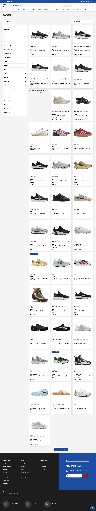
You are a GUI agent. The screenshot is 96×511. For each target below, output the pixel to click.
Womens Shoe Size (8, 50)
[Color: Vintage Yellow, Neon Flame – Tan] (31, 274)
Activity (6, 77)
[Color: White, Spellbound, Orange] (41, 79)
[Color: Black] (53, 339)
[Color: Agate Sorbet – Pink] (84, 111)
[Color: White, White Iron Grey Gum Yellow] (81, 79)
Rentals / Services (25, 472)
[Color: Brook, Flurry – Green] (56, 176)
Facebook (44, 466)
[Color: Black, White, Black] (75, 371)
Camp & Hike (26, 10)
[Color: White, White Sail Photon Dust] (65, 241)
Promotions (5, 469)
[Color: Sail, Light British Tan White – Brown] (56, 79)
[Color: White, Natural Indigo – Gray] (34, 436)
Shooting (46, 10)
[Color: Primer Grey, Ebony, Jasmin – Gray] (44, 79)
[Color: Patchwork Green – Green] (81, 111)
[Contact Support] (28, 504)
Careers (23, 466)
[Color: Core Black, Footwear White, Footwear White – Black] (78, 144)
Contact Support (6, 480)
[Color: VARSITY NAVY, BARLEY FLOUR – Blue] (56, 371)
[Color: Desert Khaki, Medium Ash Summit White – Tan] (75, 209)
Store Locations (6, 477)
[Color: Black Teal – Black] (75, 111)
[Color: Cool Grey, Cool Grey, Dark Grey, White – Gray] (56, 306)
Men (9, 10)
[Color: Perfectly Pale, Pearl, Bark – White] (31, 144)
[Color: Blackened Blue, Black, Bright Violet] (59, 306)
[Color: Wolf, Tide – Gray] (53, 46)
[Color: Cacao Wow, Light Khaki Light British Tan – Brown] (34, 241)
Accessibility (5, 483)
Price (6, 74)
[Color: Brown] (31, 306)
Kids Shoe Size (7, 54)
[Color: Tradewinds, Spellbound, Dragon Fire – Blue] (56, 144)
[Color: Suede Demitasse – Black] (56, 339)
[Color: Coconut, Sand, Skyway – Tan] (53, 111)
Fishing (52, 10)
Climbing (33, 10)
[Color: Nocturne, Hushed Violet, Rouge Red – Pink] (53, 144)
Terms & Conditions (25, 475)
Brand (6, 42)
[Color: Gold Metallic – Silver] (44, 436)
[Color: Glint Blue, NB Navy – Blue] (53, 274)
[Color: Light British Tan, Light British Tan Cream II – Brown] (65, 79)
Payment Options (24, 477)
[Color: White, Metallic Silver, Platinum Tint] (75, 339)
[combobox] (33, 5)
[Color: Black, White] (75, 79)
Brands (78, 10)
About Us (23, 463)
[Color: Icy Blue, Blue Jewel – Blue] (31, 404)
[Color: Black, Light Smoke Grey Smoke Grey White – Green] (78, 209)
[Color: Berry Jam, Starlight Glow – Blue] (34, 274)
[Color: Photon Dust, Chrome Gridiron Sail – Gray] (31, 241)
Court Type (6, 81)
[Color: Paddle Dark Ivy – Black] (87, 111)
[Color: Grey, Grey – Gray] (31, 371)
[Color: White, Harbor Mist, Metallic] (62, 111)
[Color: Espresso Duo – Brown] (59, 404)
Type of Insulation (8, 109)
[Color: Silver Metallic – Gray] (31, 436)
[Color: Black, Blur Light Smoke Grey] (34, 209)
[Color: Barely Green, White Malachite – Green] (62, 241)
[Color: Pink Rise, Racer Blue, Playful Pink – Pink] (65, 306)
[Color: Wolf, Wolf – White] (53, 176)
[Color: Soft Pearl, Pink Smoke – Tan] (56, 209)
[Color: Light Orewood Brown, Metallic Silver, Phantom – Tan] (87, 339)
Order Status (5, 463)
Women (14, 10)
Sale (85, 10)
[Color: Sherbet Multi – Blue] (62, 404)
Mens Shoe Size (8, 46)
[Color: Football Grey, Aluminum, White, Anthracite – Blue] (34, 176)
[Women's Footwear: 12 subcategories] (4, 34)
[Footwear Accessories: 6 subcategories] (4, 38)
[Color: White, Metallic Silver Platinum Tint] (81, 339)
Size (6, 70)
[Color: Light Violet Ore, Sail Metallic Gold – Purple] (62, 79)
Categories (6, 29)
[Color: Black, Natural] (56, 404)
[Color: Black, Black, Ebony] (87, 46)
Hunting (40, 10)
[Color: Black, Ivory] (31, 46)
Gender (6, 66)
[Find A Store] (47, 504)
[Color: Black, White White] (53, 241)
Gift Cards (5, 472)
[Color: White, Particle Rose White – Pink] (59, 79)
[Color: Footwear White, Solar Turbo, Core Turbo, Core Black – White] (75, 274)
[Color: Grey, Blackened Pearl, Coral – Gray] (78, 46)
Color (6, 62)
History (22, 469)
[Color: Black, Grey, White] (75, 46)
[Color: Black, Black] (31, 339)
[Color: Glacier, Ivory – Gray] (56, 46)
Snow (63, 10)
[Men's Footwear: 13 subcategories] (4, 32)
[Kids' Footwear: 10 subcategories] (4, 36)
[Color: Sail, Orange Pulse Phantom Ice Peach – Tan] (84, 339)
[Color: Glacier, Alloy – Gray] (34, 46)
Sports (58, 10)
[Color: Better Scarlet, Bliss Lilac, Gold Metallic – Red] (75, 144)
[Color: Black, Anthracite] (78, 79)
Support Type (7, 97)
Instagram (44, 463)
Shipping (4, 475)
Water (68, 10)
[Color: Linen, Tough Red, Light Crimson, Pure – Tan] (78, 306)
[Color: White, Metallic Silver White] (59, 241)
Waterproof (7, 113)
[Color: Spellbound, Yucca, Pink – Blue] (56, 111)
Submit (85, 475)
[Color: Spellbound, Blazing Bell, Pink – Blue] (81, 46)
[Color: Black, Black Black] (53, 209)
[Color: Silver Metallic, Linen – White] (38, 436)
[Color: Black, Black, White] (53, 306)
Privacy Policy (72, 494)
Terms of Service (80, 494)
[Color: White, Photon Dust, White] (53, 79)
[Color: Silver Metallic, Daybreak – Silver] (41, 436)
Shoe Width (7, 58)
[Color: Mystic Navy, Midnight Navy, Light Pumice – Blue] (62, 306)
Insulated (6, 93)
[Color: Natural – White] (53, 404)
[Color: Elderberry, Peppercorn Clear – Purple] (65, 111)
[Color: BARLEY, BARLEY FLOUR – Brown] (75, 176)
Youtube (43, 469)
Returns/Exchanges (7, 466)
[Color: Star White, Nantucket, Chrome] (84, 46)
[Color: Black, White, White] (31, 209)
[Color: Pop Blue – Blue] (59, 339)
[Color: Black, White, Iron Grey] (31, 176)
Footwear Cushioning (9, 89)
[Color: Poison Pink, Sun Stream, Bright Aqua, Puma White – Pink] (34, 404)
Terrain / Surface (8, 101)
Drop (6, 85)
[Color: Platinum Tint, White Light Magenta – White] (56, 241)
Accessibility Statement (88, 494)
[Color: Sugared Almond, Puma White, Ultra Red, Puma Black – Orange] (38, 404)
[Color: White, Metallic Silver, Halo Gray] (75, 241)
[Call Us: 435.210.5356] (6, 504)
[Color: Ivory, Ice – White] (75, 404)
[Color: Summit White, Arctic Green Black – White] (38, 209)
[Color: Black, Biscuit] (38, 79)
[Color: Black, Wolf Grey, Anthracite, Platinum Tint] (75, 306)
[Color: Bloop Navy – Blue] (78, 111)
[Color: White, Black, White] (34, 79)
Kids (19, 10)
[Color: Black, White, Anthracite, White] (78, 339)
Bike (73, 10)
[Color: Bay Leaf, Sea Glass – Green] (53, 371)
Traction (6, 105)
